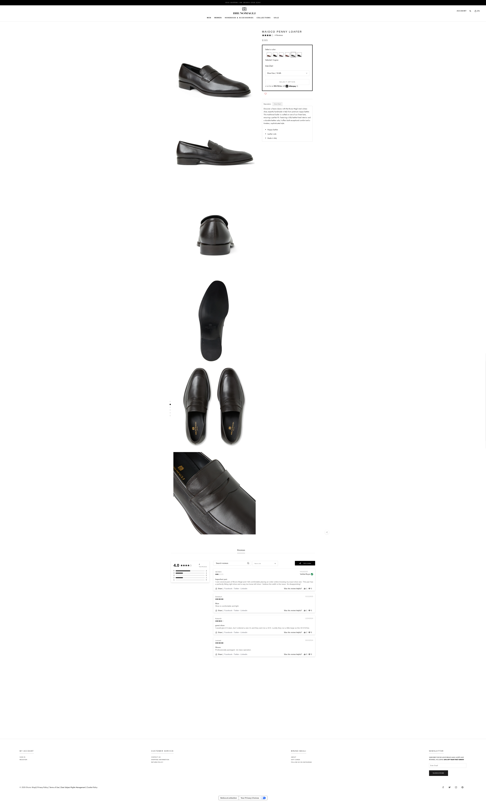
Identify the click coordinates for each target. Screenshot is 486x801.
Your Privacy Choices (250, 798)
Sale (276, 18)
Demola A (218, 597)
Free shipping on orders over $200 (243, 3)
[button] (287, 35)
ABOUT (293, 757)
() (478, 11)
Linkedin (244, 589)
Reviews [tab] (241, 550)
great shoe (220, 625)
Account (462, 11)
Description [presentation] (267, 104)
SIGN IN (22, 757)
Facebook (228, 589)
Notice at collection (228, 798)
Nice (217, 603)
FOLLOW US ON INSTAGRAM (301, 762)
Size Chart (269, 65)
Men (209, 18)
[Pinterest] (463, 787)
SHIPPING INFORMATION (160, 759)
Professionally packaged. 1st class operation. (233, 650)
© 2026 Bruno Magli (28, 787)
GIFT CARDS (295, 759)
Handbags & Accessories (239, 18)
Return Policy (157, 762)
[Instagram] (457, 787)
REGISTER (23, 759)
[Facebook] (444, 787)
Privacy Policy (42, 787)
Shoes (218, 647)
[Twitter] (450, 787)
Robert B (218, 619)
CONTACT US (156, 757)
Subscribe (438, 773)
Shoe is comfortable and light (227, 606)
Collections (264, 18)
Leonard (218, 640)
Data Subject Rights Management (73, 787)
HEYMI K (218, 572)
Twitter (237, 589)
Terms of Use (54, 787)
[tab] (267, 104)
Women (218, 18)
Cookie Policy (92, 787)
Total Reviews (203, 566)
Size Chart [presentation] (277, 104)
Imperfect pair (221, 579)
